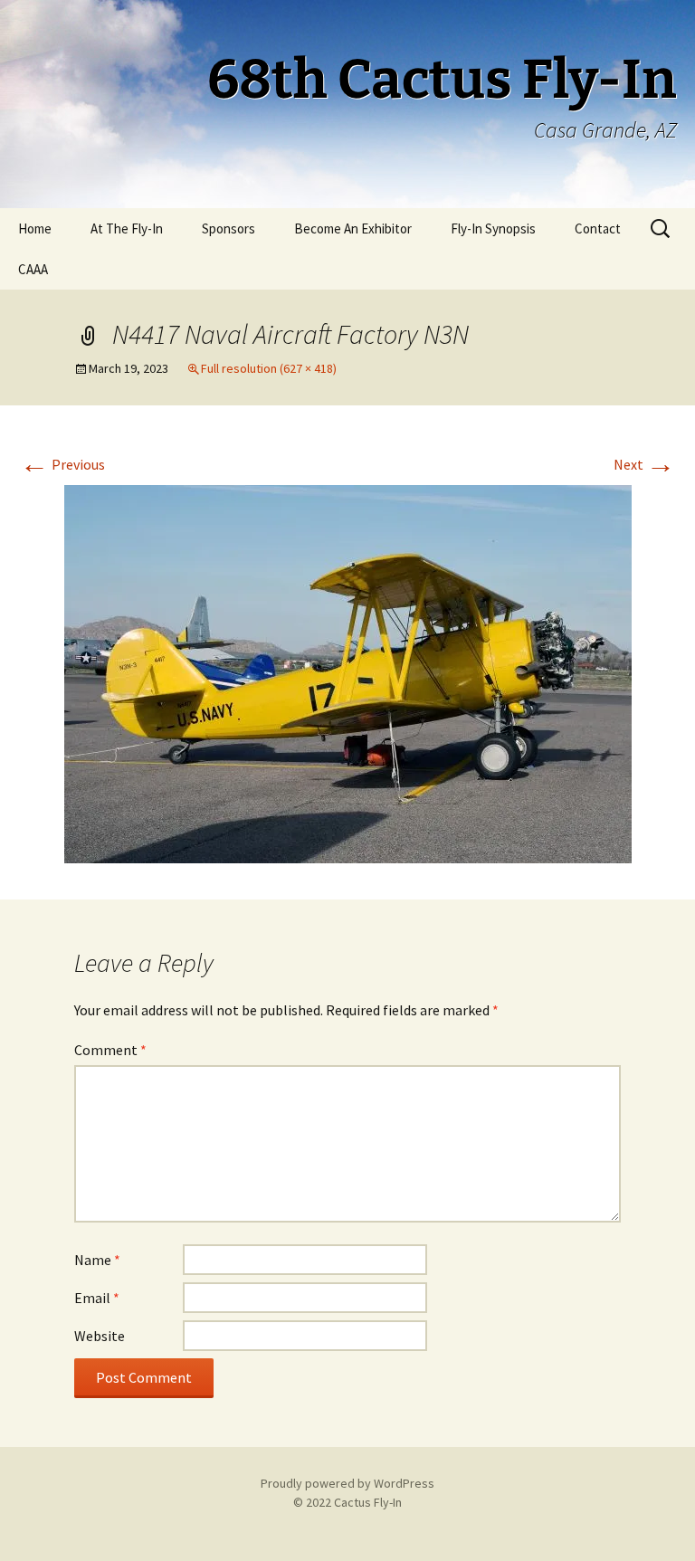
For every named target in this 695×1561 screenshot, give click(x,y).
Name (97, 1260)
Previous (62, 464)
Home (35, 228)
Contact (598, 228)
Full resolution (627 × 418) (269, 368)
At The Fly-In (126, 228)
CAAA (33, 269)
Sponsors (228, 228)
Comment (110, 1050)
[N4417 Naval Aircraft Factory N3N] (348, 672)
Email (96, 1298)
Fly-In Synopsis (493, 228)
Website (99, 1336)
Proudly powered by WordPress (347, 1483)
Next (644, 464)
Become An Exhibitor (353, 228)
